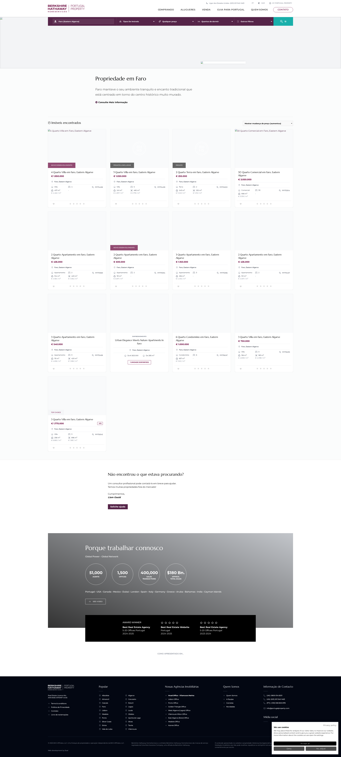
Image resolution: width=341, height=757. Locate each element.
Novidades (230, 707)
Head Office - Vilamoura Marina (181, 695)
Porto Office (173, 703)
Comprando (166, 9)
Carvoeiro (132, 699)
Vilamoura (132, 729)
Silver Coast (106, 722)
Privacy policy (329, 725)
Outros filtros (247, 21)
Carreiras (229, 703)
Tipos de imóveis (131, 21)
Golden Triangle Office (177, 707)
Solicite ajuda (117, 506)
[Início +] (66, 8)
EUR (261, 3)
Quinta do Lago (134, 718)
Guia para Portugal (230, 9)
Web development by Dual (58, 750)
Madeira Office (174, 722)
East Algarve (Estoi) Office (178, 718)
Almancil (105, 699)
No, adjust (321, 749)
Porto (104, 718)
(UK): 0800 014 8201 (274, 695)
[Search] (283, 20)
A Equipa (230, 699)
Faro (104, 707)
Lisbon (104, 710)
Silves (130, 722)
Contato (283, 9)
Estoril (130, 703)
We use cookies (281, 727)
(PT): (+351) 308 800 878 (276, 703)
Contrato (54, 711)
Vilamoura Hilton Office (177, 714)
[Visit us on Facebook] (265, 726)
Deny (289, 749)
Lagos (130, 707)
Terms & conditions (58, 703)
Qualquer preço (169, 21)
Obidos (131, 714)
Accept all (305, 743)
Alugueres (188, 9)
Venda (206, 9)
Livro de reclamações (59, 715)
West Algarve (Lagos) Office (179, 710)
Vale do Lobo (107, 729)
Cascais (105, 703)
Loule (130, 710)
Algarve (131, 695)
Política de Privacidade (60, 707)
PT (253, 3)
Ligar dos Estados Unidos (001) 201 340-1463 (226, 3)
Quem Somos (259, 9)
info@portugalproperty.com (278, 708)
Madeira (105, 714)
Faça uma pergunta (93, 164)
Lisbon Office (173, 699)
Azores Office (173, 725)
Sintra (104, 725)
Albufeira (105, 695)
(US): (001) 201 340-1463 (276, 699)
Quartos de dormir (210, 21)
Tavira (130, 725)
